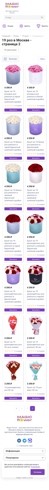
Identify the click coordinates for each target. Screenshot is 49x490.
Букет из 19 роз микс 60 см (34, 388)
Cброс (42, 59)
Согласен (37, 472)
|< (16, 408)
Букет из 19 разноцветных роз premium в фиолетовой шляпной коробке (13, 296)
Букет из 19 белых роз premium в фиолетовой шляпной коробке (35, 146)
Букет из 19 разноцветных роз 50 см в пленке (13, 344)
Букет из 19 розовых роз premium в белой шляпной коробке (35, 95)
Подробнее (35, 467)
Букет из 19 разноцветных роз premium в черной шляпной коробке (35, 295)
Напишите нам (25, 446)
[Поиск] (42, 17)
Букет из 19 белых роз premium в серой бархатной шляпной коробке (12, 146)
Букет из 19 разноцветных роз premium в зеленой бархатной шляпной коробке (36, 246)
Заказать (13, 110)
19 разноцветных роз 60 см (12, 388)
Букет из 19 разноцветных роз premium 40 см (35, 344)
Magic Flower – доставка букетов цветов (23, 428)
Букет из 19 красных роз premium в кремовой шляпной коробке (35, 195)
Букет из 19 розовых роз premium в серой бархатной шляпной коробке (12, 96)
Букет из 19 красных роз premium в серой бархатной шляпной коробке (12, 246)
